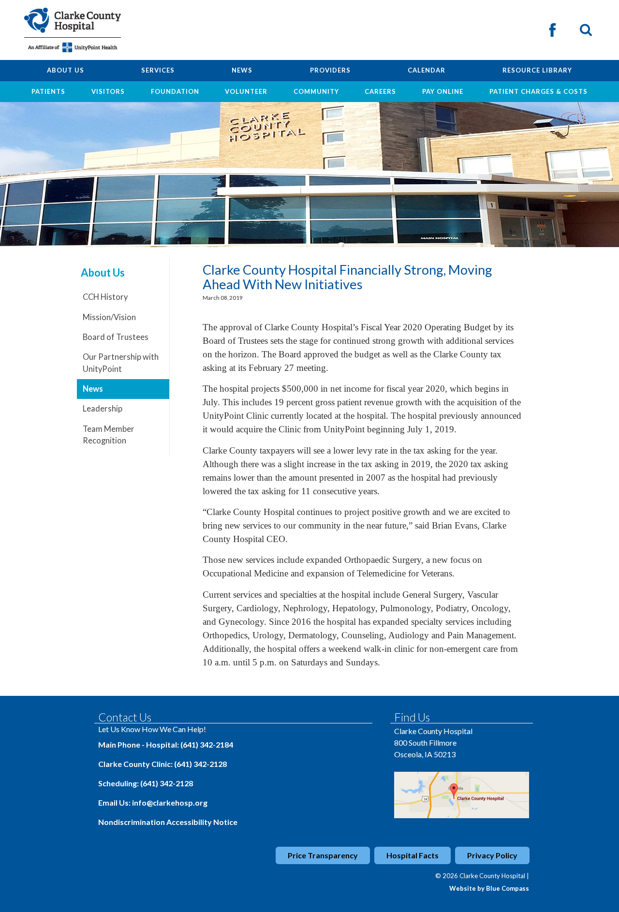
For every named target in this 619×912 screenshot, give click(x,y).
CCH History (105, 297)
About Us (103, 272)
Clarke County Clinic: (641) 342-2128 (162, 763)
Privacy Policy (492, 855)
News (93, 389)
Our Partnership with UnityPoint (121, 363)
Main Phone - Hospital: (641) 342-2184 (165, 744)
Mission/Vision (109, 317)
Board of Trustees (115, 337)
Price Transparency (323, 855)
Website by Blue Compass (489, 888)
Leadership (102, 408)
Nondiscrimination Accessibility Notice (167, 821)
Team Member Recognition (108, 435)
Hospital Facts (412, 855)
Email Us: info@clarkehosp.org (152, 802)
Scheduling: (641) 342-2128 (145, 783)
